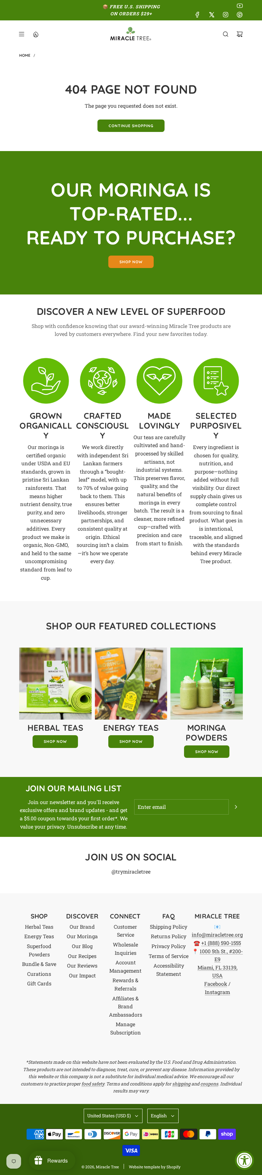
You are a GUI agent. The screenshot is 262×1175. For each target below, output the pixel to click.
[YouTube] (240, 6)
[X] (211, 14)
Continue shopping (131, 125)
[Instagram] (226, 14)
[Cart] (240, 34)
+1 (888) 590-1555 (221, 942)
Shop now (131, 261)
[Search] (226, 34)
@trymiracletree (131, 871)
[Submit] (236, 807)
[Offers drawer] (35, 34)
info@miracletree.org (217, 934)
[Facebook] (197, 14)
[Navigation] (21, 34)
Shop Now (55, 741)
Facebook (215, 983)
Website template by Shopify (155, 1166)
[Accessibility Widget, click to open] (244, 1160)
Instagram (217, 992)
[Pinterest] (240, 14)
